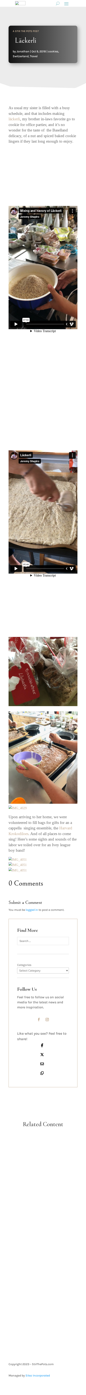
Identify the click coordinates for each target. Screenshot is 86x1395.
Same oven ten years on (43, 1213)
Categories (24, 965)
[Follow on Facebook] (38, 1019)
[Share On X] (42, 1054)
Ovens (51, 1217)
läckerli (14, 119)
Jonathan (22, 51)
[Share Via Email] (42, 1063)
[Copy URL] (42, 1073)
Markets (47, 1287)
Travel (34, 56)
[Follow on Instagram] (47, 1019)
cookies (53, 51)
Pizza (51, 1161)
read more (43, 1185)
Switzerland (21, 56)
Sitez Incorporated (37, 1375)
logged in (32, 910)
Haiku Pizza (43, 1156)
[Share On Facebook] (42, 1045)
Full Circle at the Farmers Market (43, 1280)
